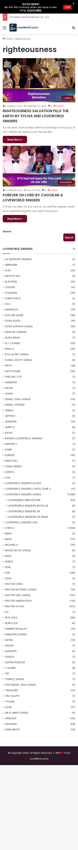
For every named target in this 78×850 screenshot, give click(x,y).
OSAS (8, 578)
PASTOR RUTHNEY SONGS (21, 589)
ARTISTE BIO (12, 276)
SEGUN (9, 645)
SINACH (9, 656)
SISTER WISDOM (15, 662)
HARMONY (11, 382)
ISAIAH (9, 393)
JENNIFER (11, 421)
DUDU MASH (12, 337)
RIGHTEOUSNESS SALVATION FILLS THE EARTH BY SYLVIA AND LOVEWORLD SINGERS (36, 116)
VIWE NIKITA (12, 729)
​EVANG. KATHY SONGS (18, 360)
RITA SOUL (11, 617)
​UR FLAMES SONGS (16, 712)
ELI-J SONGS (12, 343)
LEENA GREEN (13, 466)
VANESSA (10, 718)
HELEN (9, 388)
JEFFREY (10, 416)
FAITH (8, 365)
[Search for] (73, 29)
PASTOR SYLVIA (14, 606)
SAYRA (9, 639)
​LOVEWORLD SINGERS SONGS (23, 494)
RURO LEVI (11, 623)
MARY (8, 533)
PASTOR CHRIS (14, 584)
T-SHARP (10, 667)
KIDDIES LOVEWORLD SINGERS (23, 438)
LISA (7, 477)
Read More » (14, 139)
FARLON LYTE (13, 376)
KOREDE (10, 455)
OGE (7, 572)
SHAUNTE (11, 651)
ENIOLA (9, 348)
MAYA (8, 539)
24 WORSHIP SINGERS (18, 259)
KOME (8, 449)
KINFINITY (11, 444)
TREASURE (11, 690)
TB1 (7, 673)
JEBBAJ (9, 410)
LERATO (9, 472)
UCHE (8, 707)
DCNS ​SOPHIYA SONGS (19, 326)
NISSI (8, 556)
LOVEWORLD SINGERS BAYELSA (28, 505)
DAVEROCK (11, 309)
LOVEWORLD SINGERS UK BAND (28, 516)
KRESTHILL (11, 460)
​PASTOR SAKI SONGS (17, 595)
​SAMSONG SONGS (16, 634)
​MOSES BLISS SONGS (18, 550)
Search (7, 231)
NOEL (8, 567)
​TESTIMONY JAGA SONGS (20, 684)
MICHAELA (11, 544)
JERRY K (10, 427)
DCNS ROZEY (13, 320)
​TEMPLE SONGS (14, 679)
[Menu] (4, 29)
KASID (8, 432)
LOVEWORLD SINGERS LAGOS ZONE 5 (28, 488)
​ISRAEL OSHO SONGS (18, 399)
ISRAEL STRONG (14, 404)
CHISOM (10, 287)
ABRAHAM (11, 264)
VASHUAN (11, 723)
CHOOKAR (11, 292)
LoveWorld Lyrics (13, 190)
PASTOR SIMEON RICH (18, 600)
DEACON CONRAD (15, 332)
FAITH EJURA (12, 371)
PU (6, 611)
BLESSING (11, 281)
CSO (7, 304)
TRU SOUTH (12, 695)
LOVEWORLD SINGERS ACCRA (23, 483)
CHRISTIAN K (13, 298)
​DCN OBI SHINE (14, 315)
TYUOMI (10, 701)
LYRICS (9, 528)
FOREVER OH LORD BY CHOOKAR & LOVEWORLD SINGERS (33, 198)
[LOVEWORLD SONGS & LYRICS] (23, 27)
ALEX (8, 270)
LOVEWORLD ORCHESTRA (24, 500)
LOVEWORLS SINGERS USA (21, 522)
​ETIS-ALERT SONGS (17, 354)
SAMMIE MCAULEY (16, 628)
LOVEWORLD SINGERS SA (24, 511)
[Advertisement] (39, 75)
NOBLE (9, 561)
